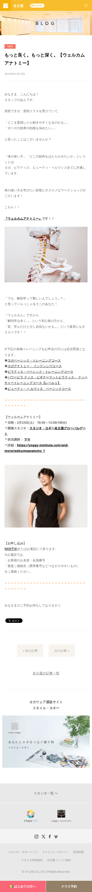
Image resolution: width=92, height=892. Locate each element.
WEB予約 (10, 549)
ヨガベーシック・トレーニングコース (34, 360)
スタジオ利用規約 (32, 860)
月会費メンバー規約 (59, 860)
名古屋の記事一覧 (46, 673)
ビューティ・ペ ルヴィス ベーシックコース (39, 388)
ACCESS (38, 5)
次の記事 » (61, 650)
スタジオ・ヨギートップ (23, 852)
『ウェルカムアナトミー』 (23, 218)
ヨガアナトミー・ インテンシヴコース (35, 366)
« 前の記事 (30, 650)
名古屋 (18, 5)
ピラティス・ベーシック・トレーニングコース (40, 371)
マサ (27, 439)
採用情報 (78, 852)
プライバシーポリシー (55, 852)
